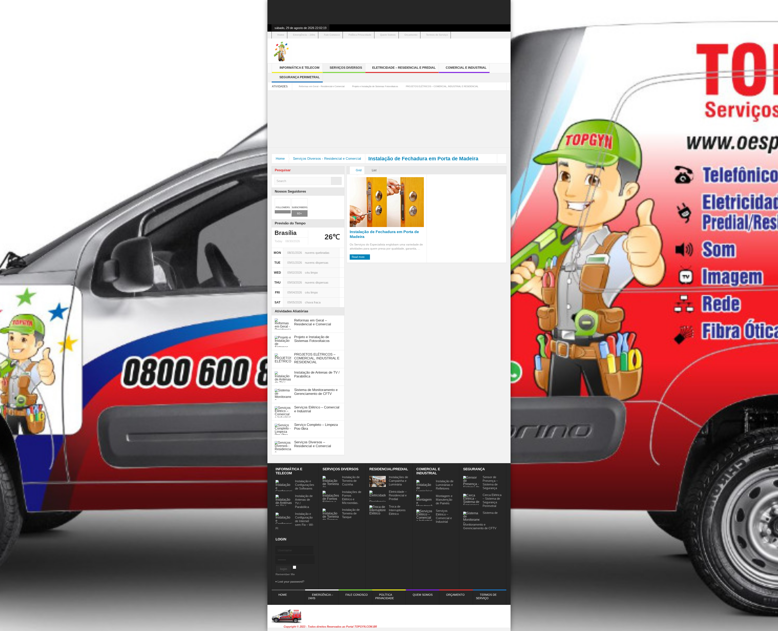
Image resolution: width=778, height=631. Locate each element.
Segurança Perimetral (299, 77)
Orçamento (410, 34)
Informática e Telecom (300, 67)
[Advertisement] (389, 12)
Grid (358, 170)
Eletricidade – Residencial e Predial (404, 67)
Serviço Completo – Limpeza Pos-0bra (316, 427)
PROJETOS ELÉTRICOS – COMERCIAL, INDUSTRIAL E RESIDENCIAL (442, 86)
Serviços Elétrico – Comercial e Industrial (316, 409)
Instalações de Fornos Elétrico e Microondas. (351, 497)
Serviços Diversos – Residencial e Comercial (312, 444)
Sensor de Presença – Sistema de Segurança (490, 482)
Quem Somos (388, 34)
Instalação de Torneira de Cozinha (351, 480)
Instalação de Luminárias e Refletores (444, 484)
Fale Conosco (332, 34)
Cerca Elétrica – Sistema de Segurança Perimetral (492, 500)
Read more (358, 256)
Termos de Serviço (437, 34)
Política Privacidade (359, 34)
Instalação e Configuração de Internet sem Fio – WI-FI (295, 521)
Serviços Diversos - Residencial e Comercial (327, 159)
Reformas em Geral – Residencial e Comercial (321, 86)
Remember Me (285, 574)
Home (280, 34)
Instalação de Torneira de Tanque (351, 513)
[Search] (336, 181)
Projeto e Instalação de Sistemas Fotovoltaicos (375, 86)
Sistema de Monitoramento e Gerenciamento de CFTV (316, 392)
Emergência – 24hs (304, 34)
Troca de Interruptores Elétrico (397, 510)
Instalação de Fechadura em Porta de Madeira (384, 234)
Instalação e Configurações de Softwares (304, 484)
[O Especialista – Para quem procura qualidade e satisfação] (281, 50)
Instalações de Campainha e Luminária (398, 480)
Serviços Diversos (346, 67)
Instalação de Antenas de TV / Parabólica (317, 374)
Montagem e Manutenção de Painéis (444, 499)
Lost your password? (291, 581)
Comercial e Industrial (466, 67)
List (373, 170)
